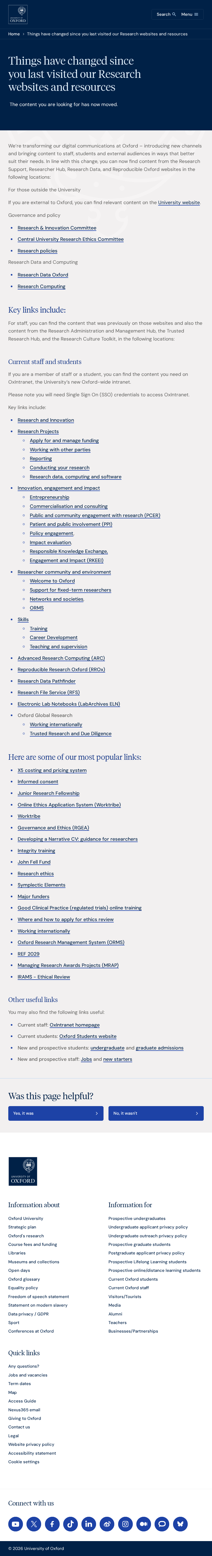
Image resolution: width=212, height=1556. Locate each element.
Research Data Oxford (43, 274)
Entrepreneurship (49, 497)
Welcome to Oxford (52, 580)
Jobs (86, 1059)
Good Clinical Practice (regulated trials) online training (80, 907)
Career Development (54, 637)
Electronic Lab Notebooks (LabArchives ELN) (69, 704)
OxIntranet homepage (75, 1025)
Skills (23, 619)
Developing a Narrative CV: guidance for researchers (78, 839)
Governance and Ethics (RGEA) (53, 827)
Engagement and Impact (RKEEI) (67, 560)
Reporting (41, 458)
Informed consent (38, 781)
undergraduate (107, 1048)
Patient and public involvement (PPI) (71, 524)
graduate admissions (160, 1048)
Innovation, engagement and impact (59, 488)
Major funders (33, 896)
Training (38, 628)
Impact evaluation (50, 542)
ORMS (37, 608)
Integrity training (36, 850)
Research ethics (36, 873)
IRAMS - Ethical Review (44, 977)
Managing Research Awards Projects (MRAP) (68, 965)
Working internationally (56, 724)
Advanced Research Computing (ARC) (61, 658)
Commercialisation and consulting (69, 506)
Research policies (37, 250)
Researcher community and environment (64, 572)
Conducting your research (59, 467)
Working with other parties (60, 449)
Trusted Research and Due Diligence (71, 733)
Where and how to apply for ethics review (66, 919)
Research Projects (38, 431)
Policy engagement (51, 533)
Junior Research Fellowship (49, 793)
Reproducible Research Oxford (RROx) (61, 669)
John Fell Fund (34, 862)
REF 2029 (28, 954)
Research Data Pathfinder (47, 681)
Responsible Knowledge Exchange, (69, 551)
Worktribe (29, 816)
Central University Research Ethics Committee (71, 239)
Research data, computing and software (75, 476)
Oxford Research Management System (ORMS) (71, 942)
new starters (117, 1059)
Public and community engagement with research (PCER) (95, 515)
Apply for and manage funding (64, 440)
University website (179, 202)
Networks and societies (56, 599)
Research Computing (41, 286)
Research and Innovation (46, 420)
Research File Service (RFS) (49, 692)
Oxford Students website (87, 1036)
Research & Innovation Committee (57, 228)
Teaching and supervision (58, 646)
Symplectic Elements (41, 885)
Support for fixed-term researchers (70, 590)
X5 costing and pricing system (52, 770)
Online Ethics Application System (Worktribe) (69, 804)
